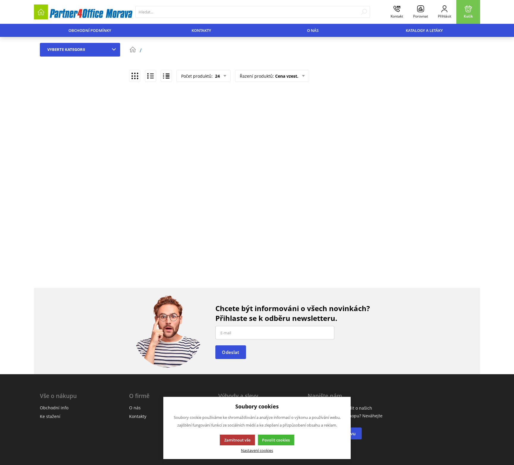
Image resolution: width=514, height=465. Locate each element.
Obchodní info (54, 408)
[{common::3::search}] (364, 12)
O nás (313, 30)
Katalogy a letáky (424, 30)
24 (217, 76)
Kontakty (201, 30)
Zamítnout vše (237, 440)
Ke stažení (50, 416)
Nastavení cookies (257, 450)
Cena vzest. (286, 76)
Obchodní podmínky (89, 30)
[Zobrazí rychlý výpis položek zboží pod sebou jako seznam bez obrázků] (166, 76)
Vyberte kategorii (66, 49)
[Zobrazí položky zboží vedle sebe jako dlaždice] (134, 76)
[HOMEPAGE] (132, 50)
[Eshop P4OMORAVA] (83, 12)
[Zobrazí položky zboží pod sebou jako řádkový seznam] (150, 76)
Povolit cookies (276, 440)
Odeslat (230, 352)
